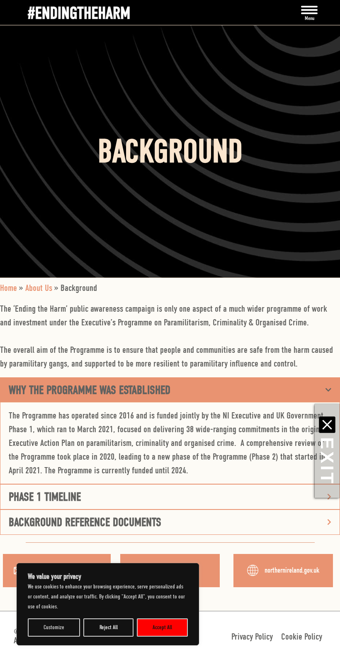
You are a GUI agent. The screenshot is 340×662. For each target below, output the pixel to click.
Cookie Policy (301, 636)
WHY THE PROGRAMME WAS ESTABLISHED (89, 390)
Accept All (162, 627)
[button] (309, 12)
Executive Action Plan (42, 443)
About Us (38, 288)
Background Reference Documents (85, 522)
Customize (54, 627)
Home (8, 288)
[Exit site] (327, 424)
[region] (108, 604)
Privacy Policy (252, 636)
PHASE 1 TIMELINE (45, 497)
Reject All (109, 627)
